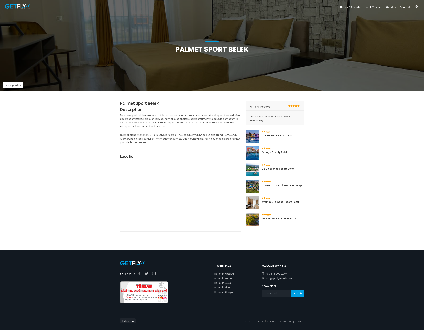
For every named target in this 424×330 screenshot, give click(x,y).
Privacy (248, 321)
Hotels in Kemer (223, 278)
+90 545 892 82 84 (276, 273)
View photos (13, 85)
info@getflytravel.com (279, 278)
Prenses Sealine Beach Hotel (279, 218)
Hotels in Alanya (223, 292)
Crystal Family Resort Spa (277, 135)
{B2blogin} (417, 6)
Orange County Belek (275, 152)
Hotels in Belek (222, 283)
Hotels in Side (222, 287)
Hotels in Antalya (224, 273)
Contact (271, 321)
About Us (391, 7)
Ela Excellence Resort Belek (278, 168)
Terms (259, 321)
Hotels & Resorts (350, 7)
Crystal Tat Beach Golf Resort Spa (282, 185)
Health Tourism (373, 7)
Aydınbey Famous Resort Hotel (280, 202)
